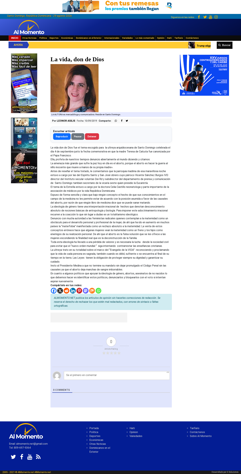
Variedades (127, 38)
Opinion (134, 432)
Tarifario (178, 38)
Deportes (54, 38)
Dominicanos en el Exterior (88, 38)
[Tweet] (125, 121)
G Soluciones (233, 472)
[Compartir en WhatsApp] (114, 121)
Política (43, 38)
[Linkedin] (73, 291)
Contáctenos (192, 38)
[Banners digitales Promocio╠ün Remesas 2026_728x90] (120, 5)
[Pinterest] (79, 291)
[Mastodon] (86, 291)
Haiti (132, 428)
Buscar (226, 45)
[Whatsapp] (98, 291)
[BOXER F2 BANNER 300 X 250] (204, 75)
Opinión (160, 38)
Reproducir (62, 136)
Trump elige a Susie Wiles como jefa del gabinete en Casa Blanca (201, 45)
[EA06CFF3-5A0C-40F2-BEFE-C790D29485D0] (24, 150)
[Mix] (92, 291)
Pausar (78, 136)
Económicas (67, 38)
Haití (169, 38)
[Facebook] (54, 291)
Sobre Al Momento (201, 436)
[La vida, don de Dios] (74, 87)
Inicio (14, 38)
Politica (93, 432)
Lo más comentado (145, 38)
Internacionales (111, 38)
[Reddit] (66, 291)
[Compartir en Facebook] (120, 121)
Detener (92, 136)
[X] (60, 291)
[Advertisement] (88, 317)
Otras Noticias (29, 38)
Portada (94, 428)
